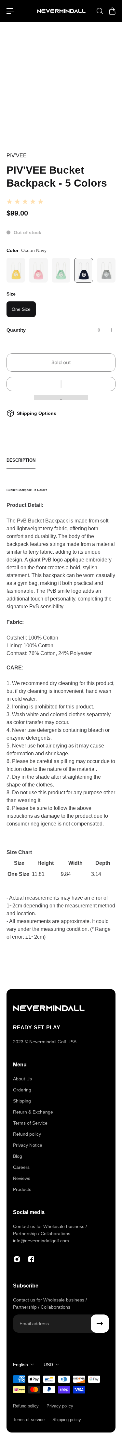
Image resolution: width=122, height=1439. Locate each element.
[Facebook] (31, 1259)
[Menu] (10, 11)
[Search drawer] (99, 11)
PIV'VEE (17, 155)
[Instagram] (17, 1259)
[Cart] (112, 11)
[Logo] (61, 11)
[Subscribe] (100, 1323)
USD (48, 1364)
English (20, 1364)
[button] (61, 384)
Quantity (16, 330)
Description (21, 460)
